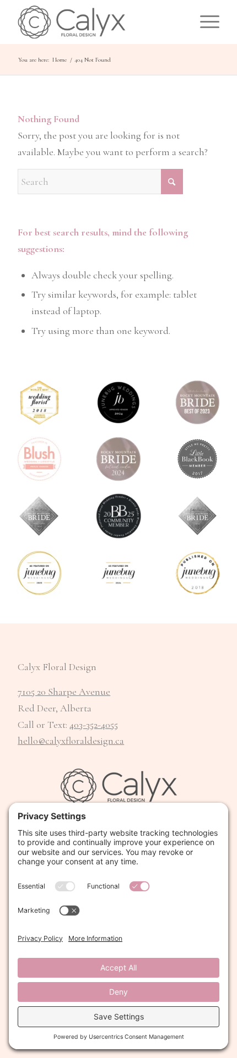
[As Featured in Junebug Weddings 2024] (118, 573)
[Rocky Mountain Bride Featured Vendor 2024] (118, 459)
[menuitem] (204, 22)
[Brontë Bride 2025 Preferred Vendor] (118, 516)
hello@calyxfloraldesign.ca (71, 740)
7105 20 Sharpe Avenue (64, 692)
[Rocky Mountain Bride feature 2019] (197, 516)
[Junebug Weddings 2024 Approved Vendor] (118, 402)
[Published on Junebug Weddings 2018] (197, 573)
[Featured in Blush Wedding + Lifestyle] (39, 459)
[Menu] (204, 22)
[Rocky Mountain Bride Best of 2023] (197, 402)
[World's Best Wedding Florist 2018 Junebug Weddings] (39, 402)
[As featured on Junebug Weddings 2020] (39, 573)
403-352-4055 (93, 725)
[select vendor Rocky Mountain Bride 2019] (39, 516)
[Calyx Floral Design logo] (98, 22)
